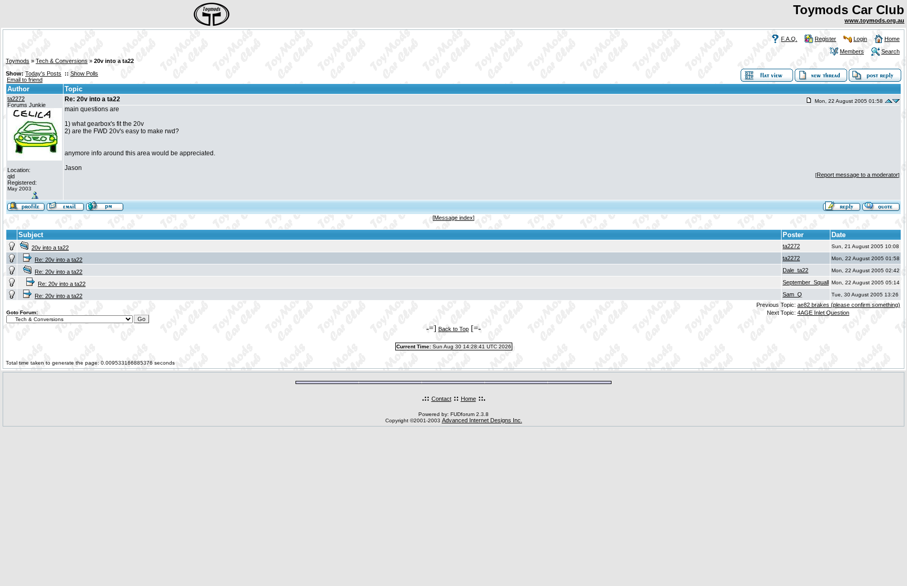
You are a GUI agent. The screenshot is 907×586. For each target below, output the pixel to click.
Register (825, 39)
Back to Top (453, 329)
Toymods (17, 61)
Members (852, 51)
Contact (441, 399)
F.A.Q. (789, 39)
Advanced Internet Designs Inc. (482, 420)
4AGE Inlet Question (823, 313)
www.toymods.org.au (874, 20)
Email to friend (25, 80)
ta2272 (16, 98)
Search (890, 51)
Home (892, 39)
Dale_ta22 (795, 270)
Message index (453, 218)
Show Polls (84, 73)
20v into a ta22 (50, 247)
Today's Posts (43, 73)
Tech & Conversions (62, 61)
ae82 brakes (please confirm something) (848, 305)
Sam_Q (792, 294)
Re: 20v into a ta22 (58, 260)
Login (860, 39)
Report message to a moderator (857, 175)
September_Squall (806, 282)
